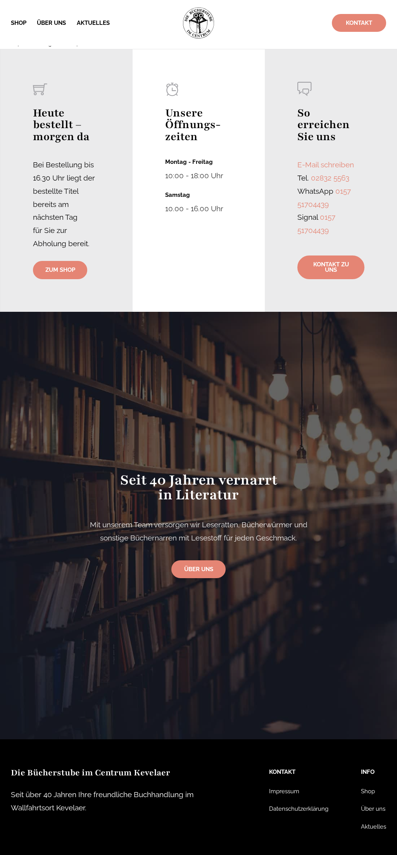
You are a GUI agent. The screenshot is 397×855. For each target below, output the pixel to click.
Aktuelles (93, 22)
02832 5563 (330, 178)
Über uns (51, 22)
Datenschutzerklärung (298, 808)
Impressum (284, 791)
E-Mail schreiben (325, 164)
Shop (18, 22)
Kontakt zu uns (331, 267)
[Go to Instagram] (22, 832)
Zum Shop (60, 269)
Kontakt (359, 22)
